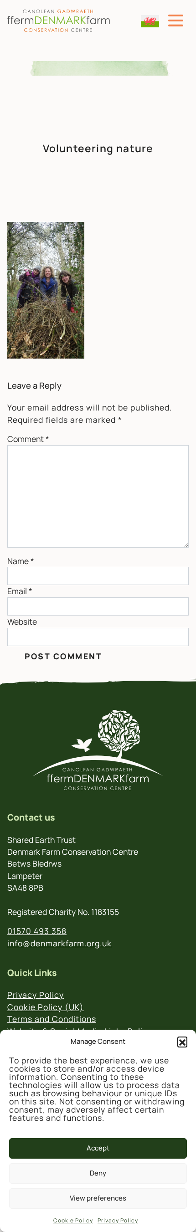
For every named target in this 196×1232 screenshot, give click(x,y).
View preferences (98, 1198)
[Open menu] (176, 20)
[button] (182, 1041)
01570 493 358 (37, 930)
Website (22, 621)
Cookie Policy (73, 1220)
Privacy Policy (118, 1220)
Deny (98, 1173)
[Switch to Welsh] (150, 21)
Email (19, 590)
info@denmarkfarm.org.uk (59, 943)
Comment (28, 438)
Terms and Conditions (51, 1018)
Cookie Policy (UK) (45, 1006)
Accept (98, 1148)
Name (20, 560)
